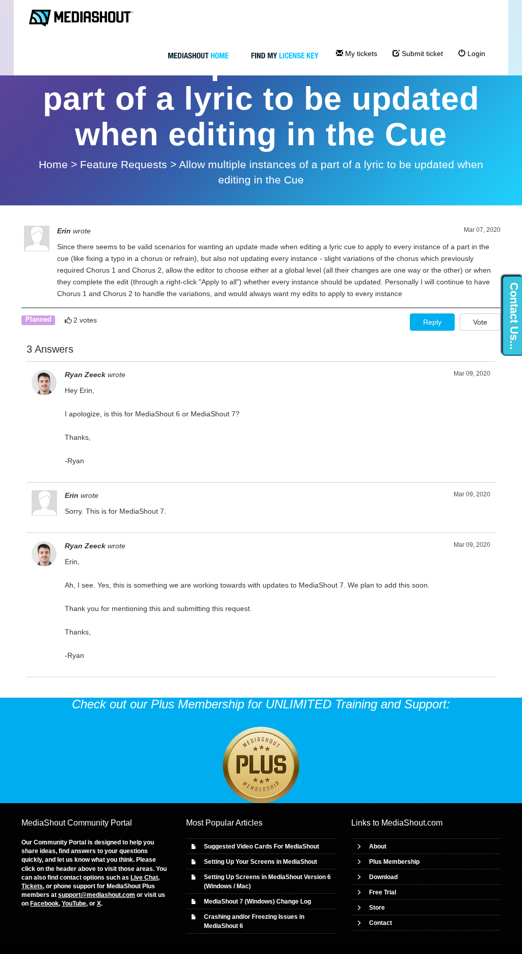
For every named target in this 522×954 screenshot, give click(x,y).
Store (377, 907)
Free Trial (382, 892)
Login (475, 53)
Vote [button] (480, 322)
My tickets (360, 53)
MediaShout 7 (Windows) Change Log (257, 901)
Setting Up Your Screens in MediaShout (260, 861)
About (377, 846)
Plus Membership (394, 861)
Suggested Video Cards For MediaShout (261, 846)
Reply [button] (432, 322)
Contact (380, 922)
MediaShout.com (411, 822)
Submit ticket (421, 53)
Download (383, 877)
